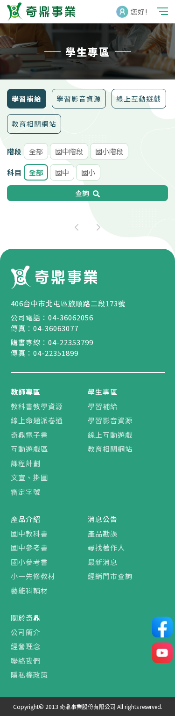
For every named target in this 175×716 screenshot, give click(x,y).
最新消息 (103, 562)
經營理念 (26, 646)
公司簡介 (26, 632)
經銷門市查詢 (110, 576)
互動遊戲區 (29, 449)
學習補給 (27, 98)
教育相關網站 (34, 124)
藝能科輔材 (29, 590)
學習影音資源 (78, 98)
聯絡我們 (26, 660)
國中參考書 (29, 547)
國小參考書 (29, 562)
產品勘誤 (103, 533)
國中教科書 (29, 533)
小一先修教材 (33, 576)
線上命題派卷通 (37, 420)
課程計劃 (26, 463)
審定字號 (26, 492)
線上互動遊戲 (138, 98)
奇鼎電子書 (29, 435)
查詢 (82, 193)
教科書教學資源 (37, 406)
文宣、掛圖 (29, 477)
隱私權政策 (29, 675)
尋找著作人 (106, 547)
